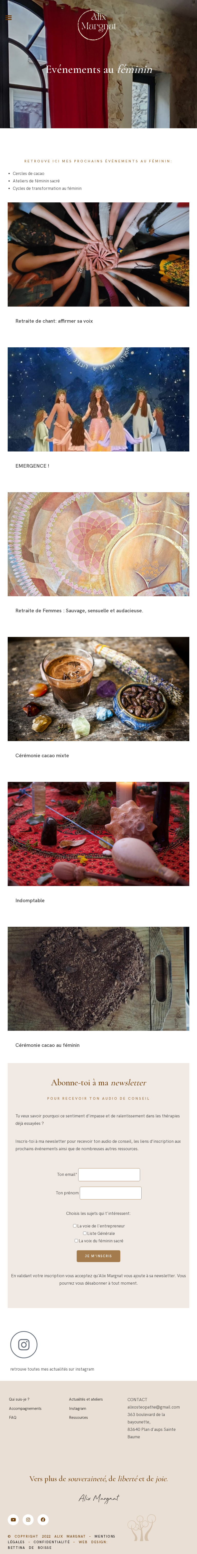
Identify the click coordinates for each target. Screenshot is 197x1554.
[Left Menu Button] (8, 18)
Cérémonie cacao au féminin (47, 1045)
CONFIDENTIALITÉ (52, 1542)
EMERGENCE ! (32, 466)
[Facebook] (42, 1519)
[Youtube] (13, 1519)
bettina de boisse (30, 1548)
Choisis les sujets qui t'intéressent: (98, 1213)
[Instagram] (28, 1519)
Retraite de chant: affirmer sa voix (54, 321)
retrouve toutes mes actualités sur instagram (52, 1369)
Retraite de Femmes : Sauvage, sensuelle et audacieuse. (79, 611)
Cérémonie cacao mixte (42, 756)
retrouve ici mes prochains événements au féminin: (98, 161)
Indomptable (30, 901)
